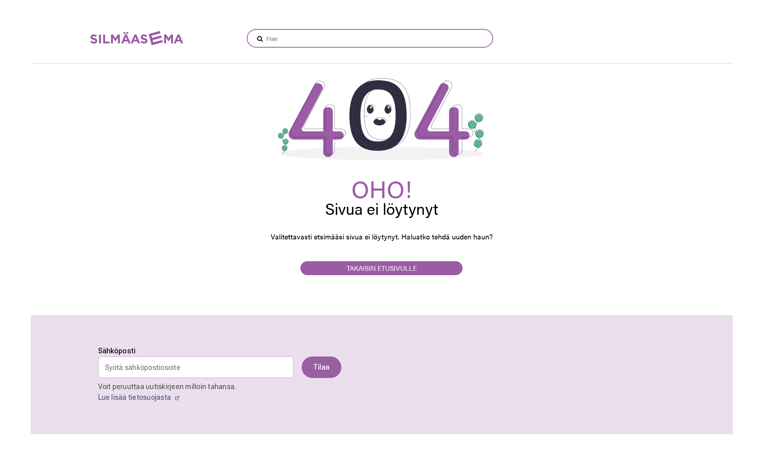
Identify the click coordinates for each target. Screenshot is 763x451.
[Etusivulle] (116, 38)
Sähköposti (117, 351)
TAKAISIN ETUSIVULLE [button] (382, 268)
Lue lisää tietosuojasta (135, 397)
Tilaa (321, 367)
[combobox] (370, 38)
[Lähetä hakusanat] (260, 38)
